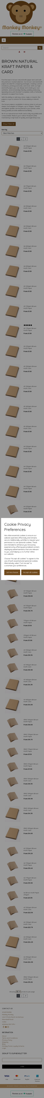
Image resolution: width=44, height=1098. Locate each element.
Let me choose (12, 572)
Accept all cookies (30, 572)
